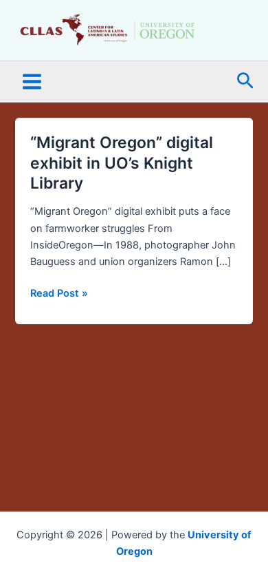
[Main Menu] (32, 81)
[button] (245, 81)
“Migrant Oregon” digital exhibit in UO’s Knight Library (121, 163)
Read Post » (59, 292)
